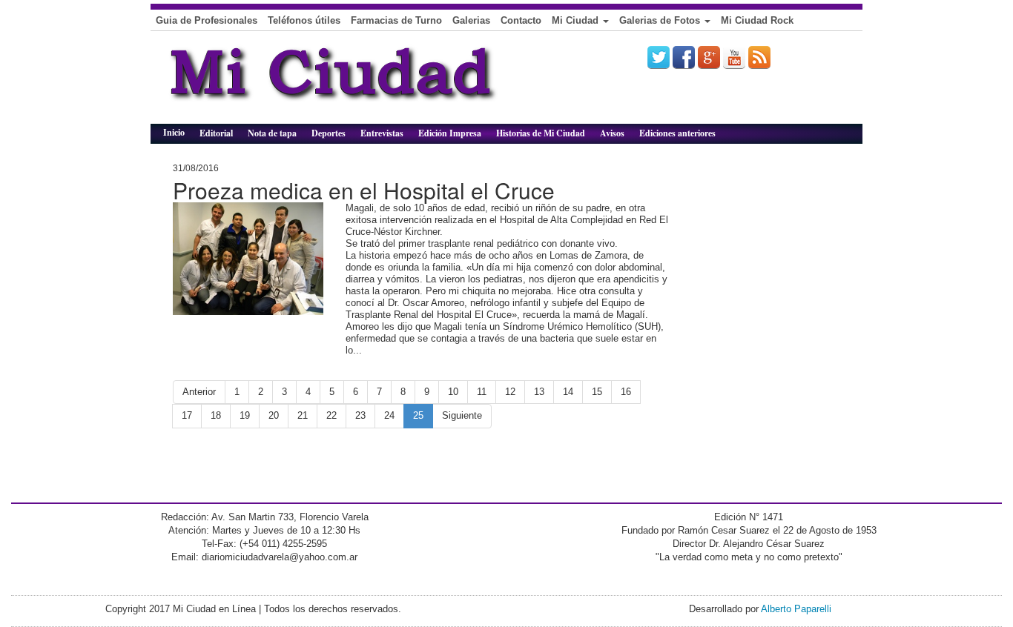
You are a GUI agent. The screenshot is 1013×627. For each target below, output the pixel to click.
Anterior (199, 391)
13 (539, 391)
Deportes (328, 133)
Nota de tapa (272, 133)
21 (302, 415)
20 (273, 415)
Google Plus (709, 57)
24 (389, 415)
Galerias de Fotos (661, 20)
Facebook (684, 57)
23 (360, 415)
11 (481, 391)
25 (418, 415)
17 (187, 415)
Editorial (216, 133)
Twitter (658, 57)
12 (510, 391)
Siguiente (462, 415)
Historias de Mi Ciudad (540, 133)
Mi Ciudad (576, 20)
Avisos (612, 133)
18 (216, 415)
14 (568, 391)
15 (597, 391)
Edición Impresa (449, 133)
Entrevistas (381, 133)
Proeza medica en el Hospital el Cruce (364, 190)
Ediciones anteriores (677, 133)
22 (331, 415)
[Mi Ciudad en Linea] (366, 83)
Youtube (734, 57)
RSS (759, 57)
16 (626, 391)
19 (245, 415)
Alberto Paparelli (796, 608)
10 (453, 391)
